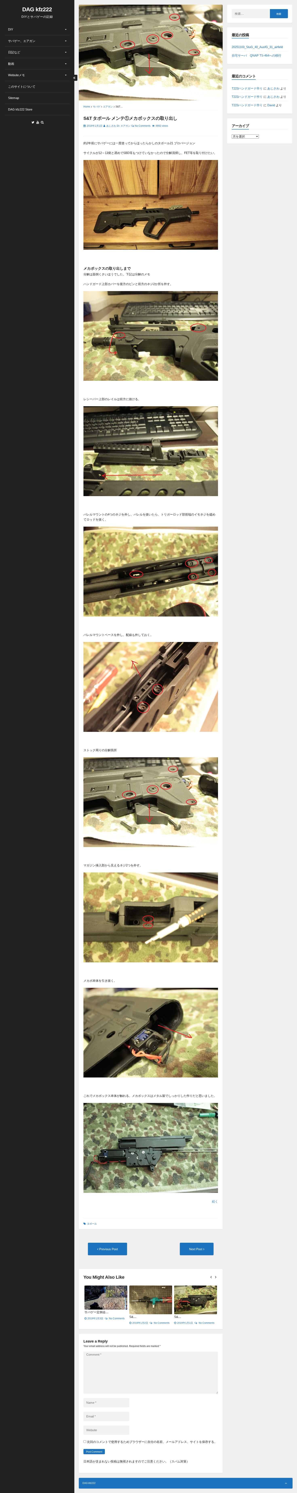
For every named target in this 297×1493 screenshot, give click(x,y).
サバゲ (96, 106)
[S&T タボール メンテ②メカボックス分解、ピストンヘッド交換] (195, 1300)
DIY (10, 29)
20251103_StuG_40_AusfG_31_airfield (257, 47)
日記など (14, 52)
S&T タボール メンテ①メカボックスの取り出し (130, 118)
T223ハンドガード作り (247, 88)
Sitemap (13, 98)
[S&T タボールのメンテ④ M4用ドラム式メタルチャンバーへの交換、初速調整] (105, 1300)
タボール (92, 1223)
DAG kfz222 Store (20, 109)
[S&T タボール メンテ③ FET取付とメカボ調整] (150, 1300)
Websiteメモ (16, 75)
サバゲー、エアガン (21, 41)
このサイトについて (21, 86)
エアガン (108, 106)
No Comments (143, 125)
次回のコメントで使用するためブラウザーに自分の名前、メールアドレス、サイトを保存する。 (152, 1442)
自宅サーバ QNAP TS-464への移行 (256, 55)
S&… (88, 1316)
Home (86, 106)
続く (215, 1201)
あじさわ (111, 125)
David (271, 105)
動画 (11, 63)
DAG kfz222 (37, 9)
